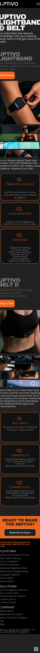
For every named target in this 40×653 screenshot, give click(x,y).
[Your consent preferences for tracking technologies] (36, 649)
